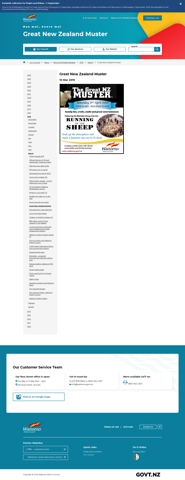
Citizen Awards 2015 (36, 156)
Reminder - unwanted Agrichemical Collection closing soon (40, 258)
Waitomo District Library (38, 299)
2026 (29, 75)
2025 (29, 79)
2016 (29, 113)
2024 (29, 83)
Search (134, 47)
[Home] (30, 21)
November (32, 123)
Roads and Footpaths (92, 452)
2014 (29, 311)
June (30, 142)
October (31, 127)
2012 (29, 319)
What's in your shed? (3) (38, 193)
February (31, 303)
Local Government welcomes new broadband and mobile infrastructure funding (40, 229)
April (29, 150)
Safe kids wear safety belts (39, 166)
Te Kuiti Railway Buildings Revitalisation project (38, 188)
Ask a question (139, 452)
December (32, 120)
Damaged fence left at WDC (40, 173)
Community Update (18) (38, 177)
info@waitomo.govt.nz (82, 384)
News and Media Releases (125, 18)
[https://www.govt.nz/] (148, 477)
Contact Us (152, 18)
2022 (29, 90)
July (29, 138)
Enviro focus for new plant (39, 202)
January (31, 307)
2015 (29, 117)
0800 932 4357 (134, 384)
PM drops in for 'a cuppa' (38, 170)
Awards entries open (37, 252)
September (32, 131)
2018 (29, 105)
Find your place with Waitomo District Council (40, 242)
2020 (29, 98)
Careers (103, 18)
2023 (29, 87)
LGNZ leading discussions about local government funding (41, 247)
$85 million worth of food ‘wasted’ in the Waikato (38, 222)
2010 (29, 327)
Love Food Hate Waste (38, 214)
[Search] (157, 49)
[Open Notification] (181, 4)
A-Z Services (90, 18)
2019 (29, 102)
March (30, 153)
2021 (29, 94)
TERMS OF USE (111, 427)
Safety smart (34, 279)
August (31, 135)
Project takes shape (36, 270)
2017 (29, 109)
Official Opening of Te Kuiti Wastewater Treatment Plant (40, 161)
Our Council (88, 455)
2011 (29, 323)
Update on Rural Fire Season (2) (41, 217)
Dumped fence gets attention (40, 210)
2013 (29, 315)
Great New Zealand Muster (40, 206)
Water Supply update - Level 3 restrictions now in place (40, 182)
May (29, 146)
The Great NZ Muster (37, 289)
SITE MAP (128, 427)
